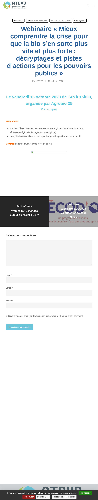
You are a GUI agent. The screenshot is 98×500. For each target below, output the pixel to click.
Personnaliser (43, 497)
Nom (9, 275)
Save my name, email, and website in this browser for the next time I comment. (45, 316)
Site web (10, 300)
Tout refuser (29, 497)
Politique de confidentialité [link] (64, 497)
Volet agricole (79, 21)
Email (9, 288)
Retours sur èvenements (37, 21)
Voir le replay (49, 109)
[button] (93, 5)
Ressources (18, 21)
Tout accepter (85, 493)
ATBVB (39, 81)
